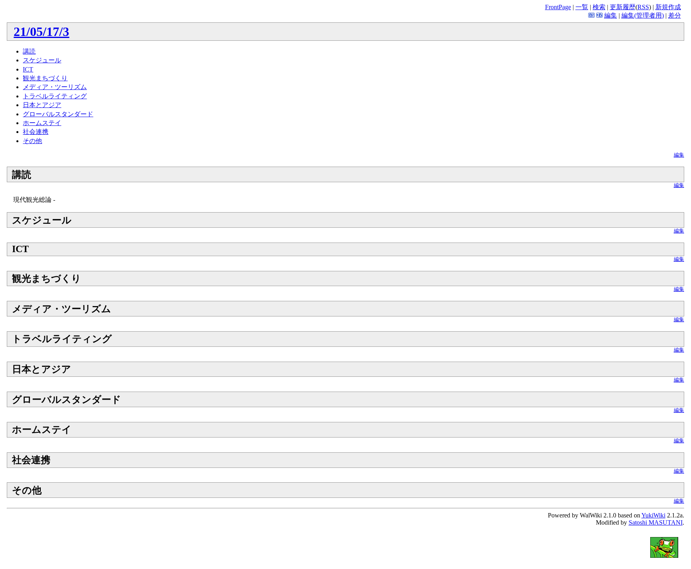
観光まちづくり (45, 78)
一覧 (581, 7)
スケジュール (42, 60)
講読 (29, 51)
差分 (674, 15)
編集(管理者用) (642, 15)
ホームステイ (42, 122)
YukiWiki (653, 515)
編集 (610, 15)
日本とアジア (42, 104)
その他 (32, 140)
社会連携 (35, 131)
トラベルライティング (55, 96)
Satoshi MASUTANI (656, 522)
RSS (643, 7)
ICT (28, 69)
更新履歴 (622, 7)
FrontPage (558, 7)
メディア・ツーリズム (55, 87)
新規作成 (668, 7)
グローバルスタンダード (58, 114)
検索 (599, 7)
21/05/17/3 (41, 31)
